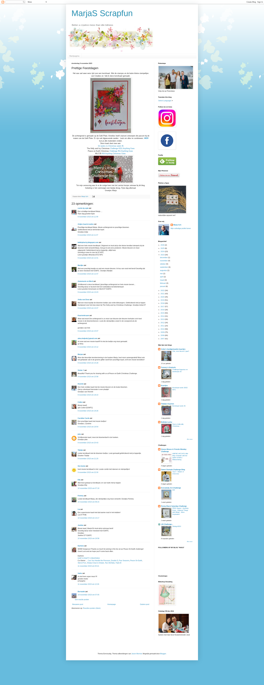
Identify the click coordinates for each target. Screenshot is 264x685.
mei (161, 274)
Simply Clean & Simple (95, 563)
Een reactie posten (82, 600)
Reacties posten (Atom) (92, 608)
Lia (79, 509)
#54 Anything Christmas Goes (114, 153)
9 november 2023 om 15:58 (88, 377)
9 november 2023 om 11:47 (88, 235)
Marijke (80, 265)
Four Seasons (124, 561)
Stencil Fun (82, 563)
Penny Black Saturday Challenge (174, 506)
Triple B (118, 563)
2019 (163, 300)
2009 (163, 332)
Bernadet (81, 592)
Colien (80, 402)
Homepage (111, 604)
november (164, 261)
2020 (163, 297)
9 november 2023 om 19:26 (88, 411)
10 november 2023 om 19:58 (88, 538)
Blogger (163, 654)
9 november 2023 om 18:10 (88, 395)
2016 (163, 310)
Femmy (81, 496)
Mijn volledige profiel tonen (181, 228)
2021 (163, 294)
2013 (163, 319)
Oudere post (144, 604)
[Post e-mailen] (93, 196)
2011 (163, 326)
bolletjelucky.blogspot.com (88, 242)
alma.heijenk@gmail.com (87, 338)
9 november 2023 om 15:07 (88, 331)
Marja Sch (177, 225)
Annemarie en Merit (85, 281)
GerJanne (81, 466)
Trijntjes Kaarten (167, 404)
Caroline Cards (84, 418)
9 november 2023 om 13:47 (88, 308)
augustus (163, 270)
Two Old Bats (110, 563)
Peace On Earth (136, 561)
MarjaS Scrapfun (102, 13)
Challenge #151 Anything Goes (122, 148)
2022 (163, 290)
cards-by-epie (83, 208)
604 (173, 490)
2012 (163, 323)
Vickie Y (81, 370)
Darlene (81, 546)
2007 (163, 339)
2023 (163, 255)
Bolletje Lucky (166, 422)
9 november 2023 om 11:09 (88, 217)
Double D (114, 561)
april (162, 277)
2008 (163, 335)
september (164, 267)
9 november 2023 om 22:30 (88, 472)
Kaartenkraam (83, 315)
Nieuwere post (77, 604)
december (164, 258)
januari (163, 286)
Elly (79, 480)
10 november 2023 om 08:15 (88, 502)
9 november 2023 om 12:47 (88, 274)
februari (163, 283)
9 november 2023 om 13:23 (88, 292)
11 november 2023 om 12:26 (88, 584)
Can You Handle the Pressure (99, 561)
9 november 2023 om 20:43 (88, 443)
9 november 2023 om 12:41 (88, 258)
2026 (163, 245)
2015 (163, 313)
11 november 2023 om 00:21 (88, 566)
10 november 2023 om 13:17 (88, 518)
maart (162, 280)
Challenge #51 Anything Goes (121, 151)
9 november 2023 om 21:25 (88, 459)
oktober (163, 264)
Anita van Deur (83, 300)
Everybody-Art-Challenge (171, 488)
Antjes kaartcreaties (86, 224)
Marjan (80, 354)
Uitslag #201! (176, 526)
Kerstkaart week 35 (178, 406)
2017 (163, 307)
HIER (146, 138)
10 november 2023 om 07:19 (88, 488)
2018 (163, 303)
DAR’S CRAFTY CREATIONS (89, 558)
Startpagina (74, 56)
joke (79, 434)
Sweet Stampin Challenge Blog (173, 470)
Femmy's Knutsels (168, 367)
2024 (163, 251)
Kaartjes (164, 386)
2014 (163, 316)
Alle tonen (190, 439)
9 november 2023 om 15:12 (88, 347)
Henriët (80, 384)
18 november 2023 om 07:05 (88, 595)
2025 (163, 248)
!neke (80, 573)
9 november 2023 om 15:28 (88, 363)
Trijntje (80, 450)
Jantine (80, 525)
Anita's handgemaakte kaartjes (173, 349)
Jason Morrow (136, 654)
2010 (163, 329)
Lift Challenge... (167, 524)
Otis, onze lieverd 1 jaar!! (180, 351)
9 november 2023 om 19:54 (88, 427)
